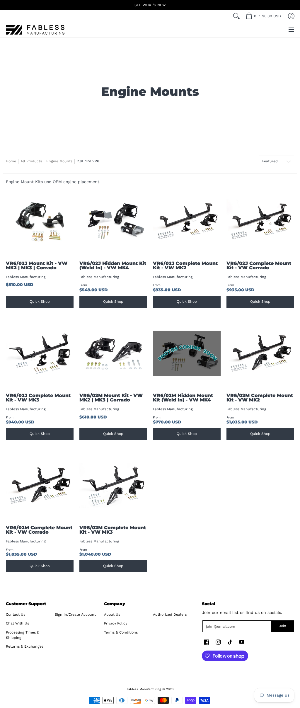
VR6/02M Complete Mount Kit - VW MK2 (259, 398)
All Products (31, 161)
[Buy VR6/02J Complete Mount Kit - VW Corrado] (260, 221)
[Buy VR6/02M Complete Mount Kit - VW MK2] (260, 353)
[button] (206, 642)
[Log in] (291, 16)
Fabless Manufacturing (26, 277)
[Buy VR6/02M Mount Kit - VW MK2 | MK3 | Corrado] (113, 353)
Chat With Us (17, 623)
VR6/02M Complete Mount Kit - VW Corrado (39, 530)
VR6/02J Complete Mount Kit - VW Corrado (258, 266)
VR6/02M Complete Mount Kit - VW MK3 (112, 530)
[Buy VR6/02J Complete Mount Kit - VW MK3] (40, 353)
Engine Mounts (59, 161)
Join (282, 626)
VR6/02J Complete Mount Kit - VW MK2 (185, 266)
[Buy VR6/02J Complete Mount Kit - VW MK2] (187, 221)
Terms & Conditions (121, 632)
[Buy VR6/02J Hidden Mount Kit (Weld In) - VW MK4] (113, 221)
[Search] (236, 16)
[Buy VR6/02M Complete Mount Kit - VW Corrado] (40, 486)
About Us (112, 614)
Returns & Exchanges (24, 646)
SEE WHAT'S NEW (150, 5)
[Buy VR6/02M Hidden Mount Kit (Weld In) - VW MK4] (187, 353)
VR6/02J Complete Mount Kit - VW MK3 (38, 398)
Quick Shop (40, 301)
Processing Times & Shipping (22, 635)
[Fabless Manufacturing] (35, 30)
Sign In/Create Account (75, 614)
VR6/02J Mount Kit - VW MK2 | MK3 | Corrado (36, 266)
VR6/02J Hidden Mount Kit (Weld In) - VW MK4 (112, 266)
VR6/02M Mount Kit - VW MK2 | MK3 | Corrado (111, 398)
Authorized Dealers (170, 614)
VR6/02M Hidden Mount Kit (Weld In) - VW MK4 (183, 398)
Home (11, 161)
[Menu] (291, 30)
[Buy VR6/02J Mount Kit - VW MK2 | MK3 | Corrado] (40, 221)
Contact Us (15, 614)
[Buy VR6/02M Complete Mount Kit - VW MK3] (113, 486)
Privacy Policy (115, 623)
